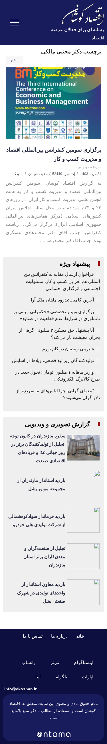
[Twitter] (58, 662)
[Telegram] (64, 677)
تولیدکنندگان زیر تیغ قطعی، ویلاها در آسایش (53, 360)
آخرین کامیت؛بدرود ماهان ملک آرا (62, 299)
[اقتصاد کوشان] (82, 13)
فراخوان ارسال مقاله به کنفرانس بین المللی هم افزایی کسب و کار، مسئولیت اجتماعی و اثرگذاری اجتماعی (62, 281)
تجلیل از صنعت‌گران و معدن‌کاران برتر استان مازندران (44, 556)
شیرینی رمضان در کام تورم (68, 348)
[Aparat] (91, 677)
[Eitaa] (41, 677)
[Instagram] (87, 662)
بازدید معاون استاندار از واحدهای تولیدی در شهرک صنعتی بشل (41, 592)
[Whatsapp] (32, 662)
